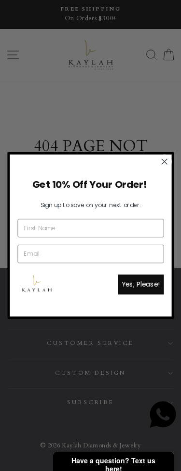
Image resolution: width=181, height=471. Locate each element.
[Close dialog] (164, 161)
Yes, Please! (141, 284)
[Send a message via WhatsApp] (163, 414)
